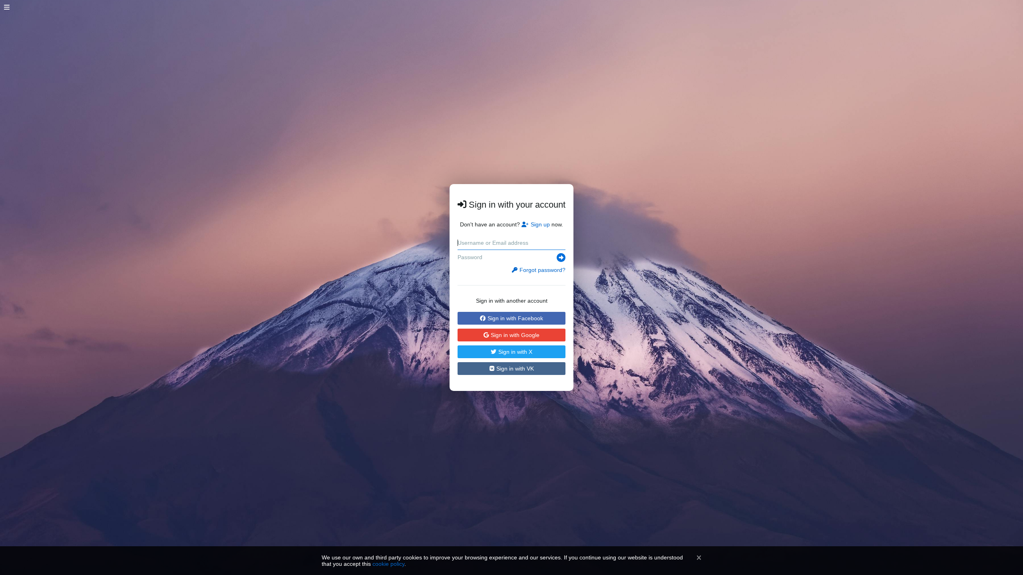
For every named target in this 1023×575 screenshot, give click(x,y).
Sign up (540, 224)
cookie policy (388, 564)
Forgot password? (542, 270)
